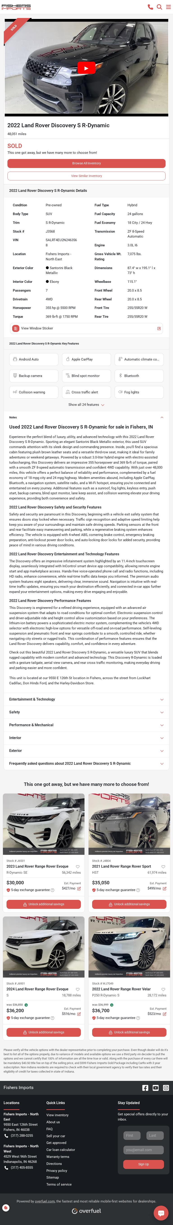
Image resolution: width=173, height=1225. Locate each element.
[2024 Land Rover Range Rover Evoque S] (43, 947)
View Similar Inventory (86, 176)
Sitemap (52, 1177)
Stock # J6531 (16, 860)
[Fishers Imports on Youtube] (154, 1087)
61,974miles (157, 873)
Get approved (56, 1143)
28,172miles (157, 995)
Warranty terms (57, 1157)
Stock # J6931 (16, 983)
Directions (54, 1164)
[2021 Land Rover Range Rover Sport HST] (129, 824)
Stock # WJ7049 (102, 983)
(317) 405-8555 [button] (22, 1168)
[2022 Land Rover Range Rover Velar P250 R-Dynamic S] (129, 947)
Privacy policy (56, 1171)
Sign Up (143, 1164)
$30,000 (15, 882)
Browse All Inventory (86, 163)
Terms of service (59, 1184)
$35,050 (100, 882)
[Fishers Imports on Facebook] (143, 1087)
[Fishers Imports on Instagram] (164, 1087)
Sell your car (55, 1136)
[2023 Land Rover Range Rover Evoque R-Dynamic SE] (43, 824)
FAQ (49, 1129)
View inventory (57, 1115)
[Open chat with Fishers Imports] (161, 1213)
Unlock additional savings (46, 904)
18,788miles (71, 995)
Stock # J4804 (101, 860)
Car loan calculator (60, 1150)
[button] (150, 6)
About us (53, 1122)
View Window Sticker (37, 328)
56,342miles (71, 873)
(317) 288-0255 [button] (22, 1136)
